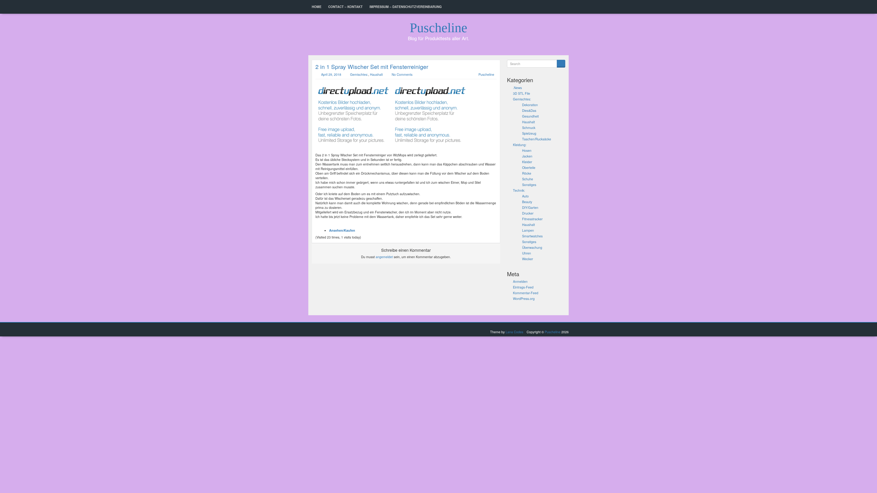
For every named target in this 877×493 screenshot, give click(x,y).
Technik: (519, 190)
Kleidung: (519, 144)
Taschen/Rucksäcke (536, 139)
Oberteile (528, 167)
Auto (525, 196)
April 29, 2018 (331, 74)
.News (517, 87)
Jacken (527, 156)
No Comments (402, 74)
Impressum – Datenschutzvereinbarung (406, 6)
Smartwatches (532, 236)
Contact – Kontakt (345, 6)
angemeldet (384, 256)
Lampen (528, 230)
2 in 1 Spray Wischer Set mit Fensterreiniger (371, 66)
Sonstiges (529, 184)
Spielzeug (529, 133)
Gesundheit (530, 116)
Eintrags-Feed (523, 287)
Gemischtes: (359, 74)
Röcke (526, 173)
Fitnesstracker (532, 219)
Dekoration (530, 104)
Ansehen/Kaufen (342, 230)
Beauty (527, 201)
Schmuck (528, 127)
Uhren (526, 253)
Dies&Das (529, 110)
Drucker (528, 213)
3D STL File (521, 93)
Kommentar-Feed (525, 293)
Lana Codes (514, 332)
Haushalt (376, 74)
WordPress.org (524, 298)
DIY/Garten (530, 207)
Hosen (526, 150)
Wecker (527, 259)
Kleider (527, 162)
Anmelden (520, 281)
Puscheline (438, 27)
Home (316, 6)
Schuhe (527, 179)
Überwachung (532, 247)
